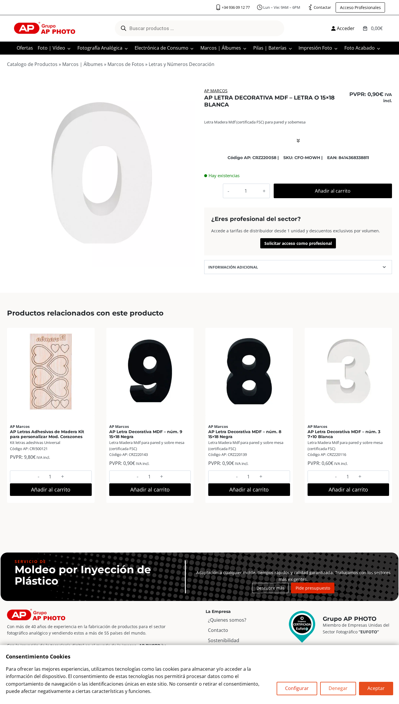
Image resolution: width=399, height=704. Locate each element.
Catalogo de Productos (32, 64)
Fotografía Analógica (99, 48)
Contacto (218, 630)
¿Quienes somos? (227, 620)
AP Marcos (216, 90)
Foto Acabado (359, 48)
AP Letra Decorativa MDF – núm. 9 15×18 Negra (145, 434)
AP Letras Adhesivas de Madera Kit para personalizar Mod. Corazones (47, 434)
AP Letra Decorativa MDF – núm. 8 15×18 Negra (244, 434)
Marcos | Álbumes (220, 48)
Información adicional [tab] (233, 267)
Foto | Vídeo (51, 48)
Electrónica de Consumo (161, 48)
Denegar (338, 688)
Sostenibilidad (223, 640)
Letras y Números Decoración (181, 64)
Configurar (297, 688)
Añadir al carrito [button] (50, 489)
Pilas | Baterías (270, 48)
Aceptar (376, 688)
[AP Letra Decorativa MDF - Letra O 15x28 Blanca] (101, 173)
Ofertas (25, 48)
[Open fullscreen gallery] (189, 261)
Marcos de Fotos (125, 64)
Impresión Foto (315, 48)
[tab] (101, 261)
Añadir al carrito (333, 191)
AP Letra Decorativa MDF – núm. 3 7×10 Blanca (344, 434)
